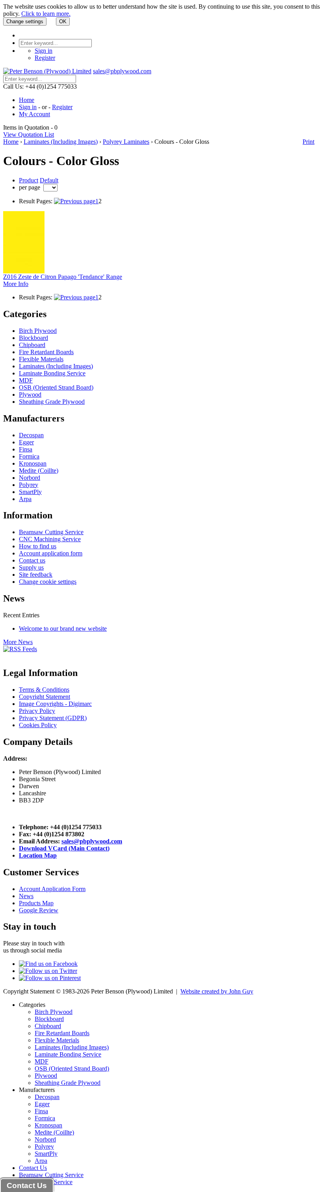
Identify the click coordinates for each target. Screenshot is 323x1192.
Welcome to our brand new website (63, 628)
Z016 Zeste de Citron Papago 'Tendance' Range (62, 276)
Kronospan (32, 463)
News (26, 896)
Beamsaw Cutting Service (51, 532)
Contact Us (33, 1167)
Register (45, 57)
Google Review (38, 910)
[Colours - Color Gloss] (74, 201)
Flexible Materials (41, 359)
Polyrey (28, 484)
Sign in (43, 50)
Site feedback (35, 574)
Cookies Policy (38, 725)
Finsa (25, 449)
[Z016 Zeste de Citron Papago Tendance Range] (24, 271)
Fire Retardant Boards (46, 352)
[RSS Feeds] (20, 649)
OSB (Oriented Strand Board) (56, 387)
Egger (26, 442)
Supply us (31, 567)
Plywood (30, 394)
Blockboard (33, 337)
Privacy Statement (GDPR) (53, 718)
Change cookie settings (47, 581)
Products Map (36, 903)
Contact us (32, 560)
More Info (15, 283)
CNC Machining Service (50, 539)
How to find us (37, 546)
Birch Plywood (38, 330)
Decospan (31, 435)
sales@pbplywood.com (122, 71)
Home (26, 100)
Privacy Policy (37, 710)
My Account (34, 114)
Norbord (29, 477)
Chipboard (32, 345)
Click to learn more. (46, 13)
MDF (26, 380)
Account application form (50, 553)
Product (28, 180)
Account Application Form (52, 889)
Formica (29, 456)
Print (308, 141)
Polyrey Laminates (126, 141)
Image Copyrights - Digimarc (55, 703)
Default (49, 180)
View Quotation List (28, 134)
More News (18, 642)
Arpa (25, 499)
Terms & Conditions (44, 689)
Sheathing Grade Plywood (52, 401)
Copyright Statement (44, 696)
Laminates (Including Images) (61, 141)
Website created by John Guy (216, 991)
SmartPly (30, 491)
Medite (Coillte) (38, 470)
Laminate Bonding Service (52, 373)
